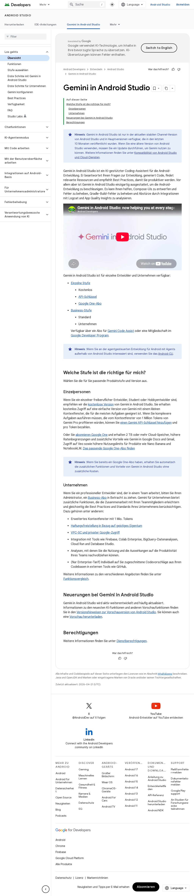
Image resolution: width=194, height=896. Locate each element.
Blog (58, 809)
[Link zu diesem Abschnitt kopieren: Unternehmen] (91, 485)
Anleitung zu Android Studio (157, 778)
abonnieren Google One (92, 435)
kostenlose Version (101, 404)
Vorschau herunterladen (86, 617)
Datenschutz (86, 802)
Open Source (63, 797)
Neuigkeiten (63, 803)
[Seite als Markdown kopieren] (166, 88)
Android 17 (131, 769)
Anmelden (182, 4)
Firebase (61, 852)
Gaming (84, 769)
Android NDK (155, 810)
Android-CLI (165, 353)
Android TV (108, 806)
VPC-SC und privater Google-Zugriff (95, 533)
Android (60, 773)
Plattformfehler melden (180, 771)
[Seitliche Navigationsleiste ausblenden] (45, 889)
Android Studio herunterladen (157, 803)
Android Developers (74, 69)
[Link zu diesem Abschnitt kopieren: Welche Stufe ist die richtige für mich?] (149, 373)
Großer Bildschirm (108, 774)
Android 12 (131, 799)
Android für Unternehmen (64, 781)
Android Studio (160, 4)
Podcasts (61, 815)
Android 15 (131, 781)
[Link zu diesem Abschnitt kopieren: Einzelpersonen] (94, 392)
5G (80, 809)
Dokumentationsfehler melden (179, 781)
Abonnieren (146, 887)
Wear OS (107, 782)
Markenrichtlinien (97, 877)
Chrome (60, 846)
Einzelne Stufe (80, 283)
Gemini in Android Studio (83, 24)
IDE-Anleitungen (45, 24)
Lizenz (79, 877)
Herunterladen (14, 24)
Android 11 (131, 805)
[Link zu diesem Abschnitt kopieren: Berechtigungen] (102, 633)
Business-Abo (97, 498)
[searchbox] (25, 37)
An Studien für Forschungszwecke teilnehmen (179, 804)
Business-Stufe (81, 310)
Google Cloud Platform (70, 858)
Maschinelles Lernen (86, 777)
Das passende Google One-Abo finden (109, 448)
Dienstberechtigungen (132, 641)
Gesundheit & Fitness (87, 786)
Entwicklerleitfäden (157, 787)
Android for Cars (109, 799)
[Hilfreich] (173, 69)
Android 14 (131, 787)
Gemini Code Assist (121, 331)
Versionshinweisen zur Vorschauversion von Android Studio (116, 612)
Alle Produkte (64, 864)
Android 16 (131, 775)
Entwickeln (96, 69)
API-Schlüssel (87, 297)
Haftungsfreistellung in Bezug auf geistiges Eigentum (106, 526)
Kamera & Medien (84, 795)
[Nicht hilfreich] (179, 69)
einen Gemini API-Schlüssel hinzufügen (146, 423)
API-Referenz (156, 795)
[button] (22, 52)
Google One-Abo (90, 304)
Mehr (43, 4)
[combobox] (87, 4)
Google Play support (178, 792)
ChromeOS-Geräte (109, 790)
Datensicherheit (65, 790)
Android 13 (131, 793)
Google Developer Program (90, 335)
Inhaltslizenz (165, 673)
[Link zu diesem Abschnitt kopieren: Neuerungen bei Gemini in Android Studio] (157, 595)
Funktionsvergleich (75, 579)
